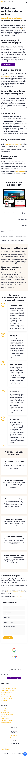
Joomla (20, 29)
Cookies (11, 748)
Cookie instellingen (5, 749)
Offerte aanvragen (8, 64)
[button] (26, 2)
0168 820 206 (18, 596)
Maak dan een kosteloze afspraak (15, 592)
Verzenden (8, 638)
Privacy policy (5, 748)
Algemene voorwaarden (20, 748)
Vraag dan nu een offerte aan (13, 144)
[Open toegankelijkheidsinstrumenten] (25, 754)
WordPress (13, 29)
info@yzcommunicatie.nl (14, 737)
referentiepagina (20, 171)
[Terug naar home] (7, 2)
